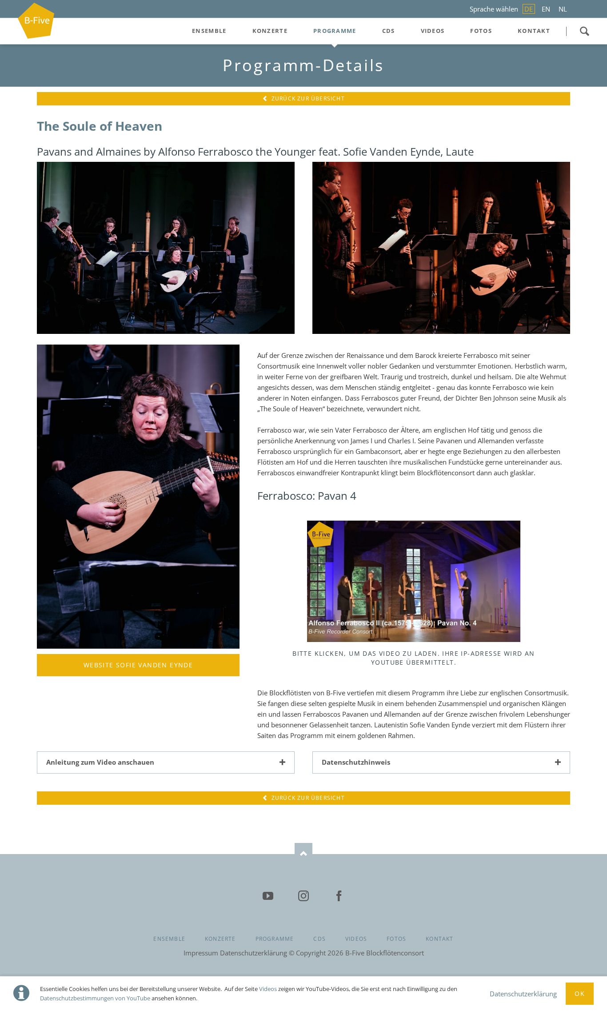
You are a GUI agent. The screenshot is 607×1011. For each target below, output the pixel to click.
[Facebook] (339, 896)
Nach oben (303, 854)
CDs (319, 939)
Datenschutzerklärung (523, 993)
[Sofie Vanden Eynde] (138, 497)
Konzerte (220, 939)
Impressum (201, 952)
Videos (268, 989)
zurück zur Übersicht (307, 98)
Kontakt (439, 939)
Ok (580, 993)
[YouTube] (268, 896)
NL (563, 8)
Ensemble (169, 939)
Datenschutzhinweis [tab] (356, 762)
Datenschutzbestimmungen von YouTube (95, 998)
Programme (275, 939)
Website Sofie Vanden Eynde (138, 665)
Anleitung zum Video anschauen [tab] (100, 762)
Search (584, 31)
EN (546, 8)
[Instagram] (303, 896)
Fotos (396, 939)
